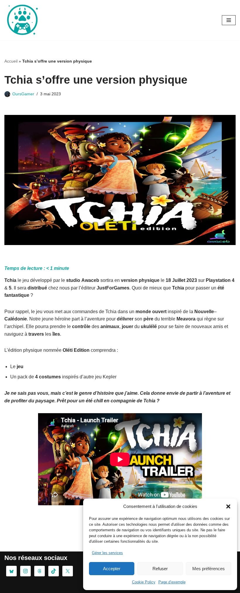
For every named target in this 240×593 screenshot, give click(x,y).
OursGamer (23, 94)
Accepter (111, 568)
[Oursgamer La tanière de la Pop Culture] (22, 20)
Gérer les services (107, 553)
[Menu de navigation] (229, 20)
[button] (228, 506)
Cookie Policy (143, 582)
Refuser (160, 568)
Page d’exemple (172, 582)
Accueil (11, 61)
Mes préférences (208, 568)
